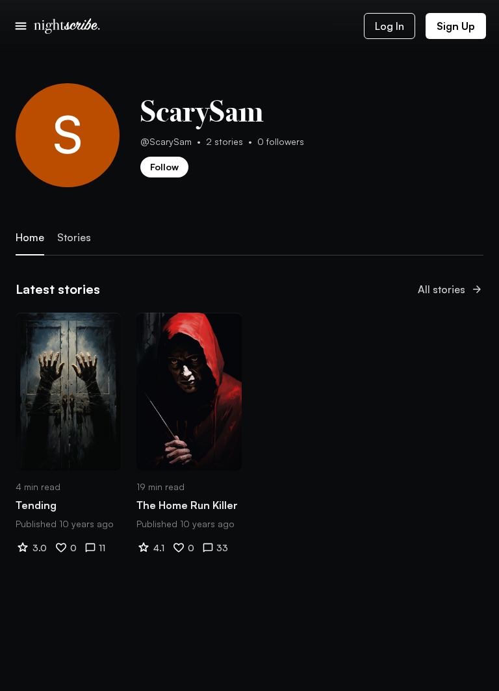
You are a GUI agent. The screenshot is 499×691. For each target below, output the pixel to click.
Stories (74, 237)
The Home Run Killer (187, 505)
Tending (36, 505)
